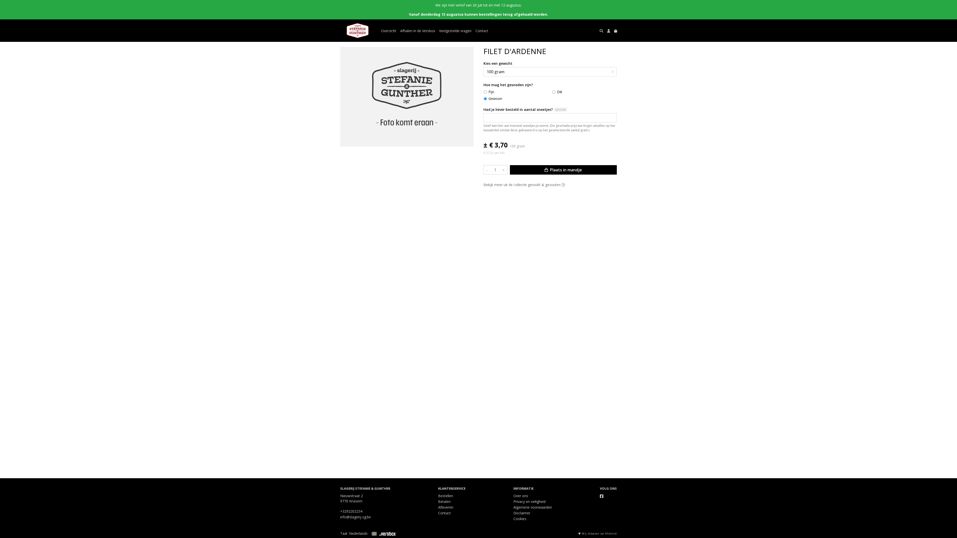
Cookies (519, 518)
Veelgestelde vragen (455, 30)
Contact (482, 30)
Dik (559, 91)
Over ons (520, 495)
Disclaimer (521, 513)
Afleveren (445, 507)
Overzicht (388, 30)
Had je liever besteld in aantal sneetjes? (518, 109)
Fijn (491, 91)
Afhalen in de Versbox (417, 30)
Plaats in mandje (565, 170)
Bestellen (445, 495)
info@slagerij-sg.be (355, 517)
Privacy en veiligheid (529, 501)
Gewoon (495, 98)
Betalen (444, 501)
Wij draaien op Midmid (599, 533)
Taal (343, 533)
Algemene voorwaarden (532, 507)
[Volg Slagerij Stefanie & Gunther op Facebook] (601, 496)
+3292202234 (351, 511)
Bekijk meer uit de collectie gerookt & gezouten (522, 184)
